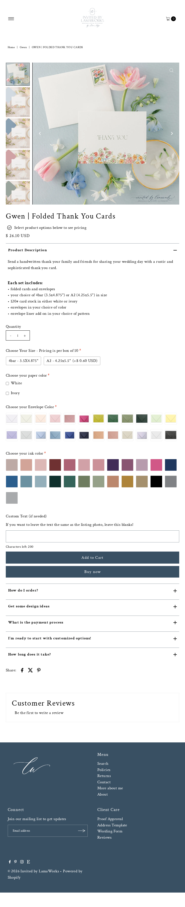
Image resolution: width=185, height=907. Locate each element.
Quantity (13, 326)
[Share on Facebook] (22, 670)
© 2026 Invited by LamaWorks (33, 871)
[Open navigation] (11, 19)
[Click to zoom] (171, 70)
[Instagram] (22, 862)
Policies (103, 769)
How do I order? (23, 590)
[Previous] (40, 133)
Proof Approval (110, 819)
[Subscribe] (82, 831)
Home (11, 47)
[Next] (171, 133)
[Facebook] (10, 862)
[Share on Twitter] (30, 670)
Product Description (27, 250)
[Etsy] (28, 862)
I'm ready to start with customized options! (49, 638)
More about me (110, 788)
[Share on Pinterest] (38, 670)
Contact (104, 782)
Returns (104, 775)
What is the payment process (35, 622)
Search (103, 763)
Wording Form (109, 831)
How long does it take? (29, 654)
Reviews (104, 837)
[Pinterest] (15, 862)
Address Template (112, 825)
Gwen (23, 47)
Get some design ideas (29, 606)
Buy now (92, 571)
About (102, 794)
